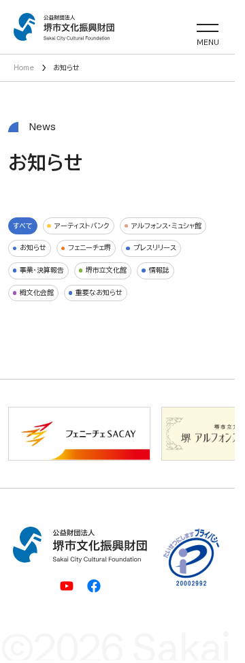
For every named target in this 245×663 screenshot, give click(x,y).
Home (24, 67)
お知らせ (33, 247)
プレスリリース (154, 247)
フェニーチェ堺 (89, 247)
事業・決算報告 (42, 269)
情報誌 (159, 269)
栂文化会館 (37, 292)
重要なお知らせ (99, 292)
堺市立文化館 (106, 269)
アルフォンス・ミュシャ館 (166, 225)
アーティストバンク (82, 225)
